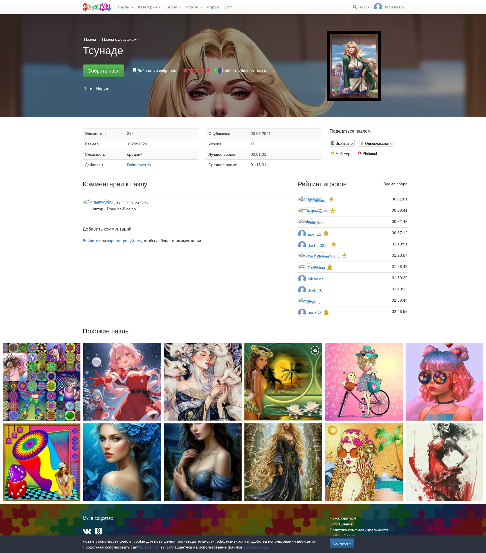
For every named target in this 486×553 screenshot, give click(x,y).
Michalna (316, 279)
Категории (148, 7)
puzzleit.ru (149, 547)
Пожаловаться (343, 518)
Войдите (90, 240)
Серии (171, 7)
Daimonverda (139, 164)
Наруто (102, 88)
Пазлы (124, 7)
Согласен (342, 543)
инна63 (314, 313)
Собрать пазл (103, 71)
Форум (213, 7)
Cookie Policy (255, 547)
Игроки (192, 7)
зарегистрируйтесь (124, 240)
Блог (228, 7)
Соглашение (341, 524)
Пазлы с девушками (120, 39)
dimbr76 (315, 290)
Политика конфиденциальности (359, 530)
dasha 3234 (318, 245)
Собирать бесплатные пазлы (248, 70)
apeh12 (314, 234)
